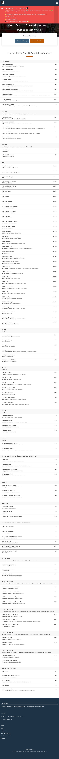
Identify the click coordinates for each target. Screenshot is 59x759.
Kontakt (3, 738)
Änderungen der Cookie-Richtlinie (35, 706)
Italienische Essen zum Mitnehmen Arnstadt (9, 744)
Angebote (3, 731)
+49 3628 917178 (7, 719)
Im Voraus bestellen (6, 736)
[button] (57, 3)
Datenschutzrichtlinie (7, 706)
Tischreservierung (6, 733)
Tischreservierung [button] (22, 40)
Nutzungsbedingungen (20, 706)
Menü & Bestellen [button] (37, 40)
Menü (2, 728)
